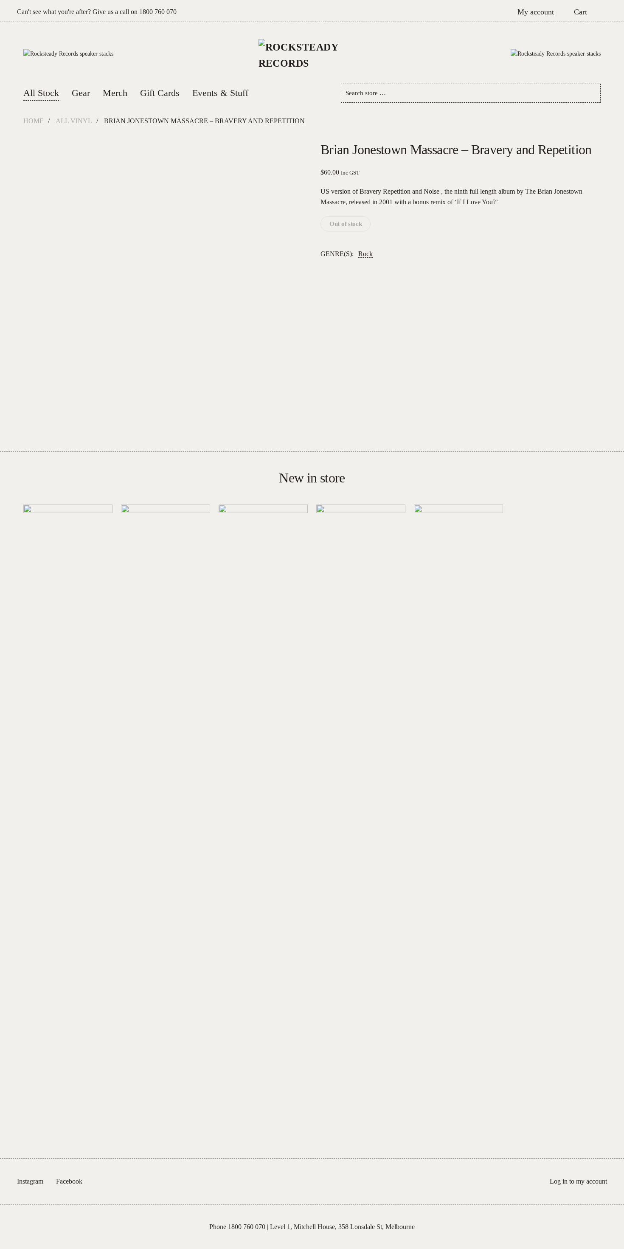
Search (591, 93)
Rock (365, 253)
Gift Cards (160, 92)
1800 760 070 (158, 11)
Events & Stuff (220, 92)
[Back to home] (312, 54)
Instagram (30, 1181)
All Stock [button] (41, 92)
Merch (115, 92)
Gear (81, 92)
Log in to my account (578, 1181)
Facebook (69, 1181)
